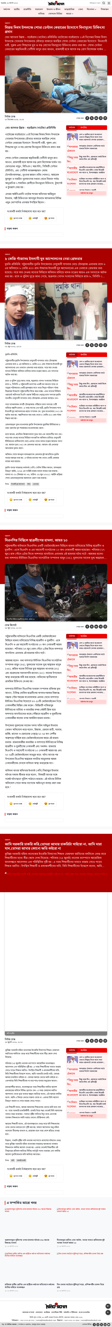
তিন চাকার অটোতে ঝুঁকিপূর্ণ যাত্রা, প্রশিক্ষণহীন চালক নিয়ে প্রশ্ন (80, 1286)
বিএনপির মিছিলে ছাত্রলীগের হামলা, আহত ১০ (36, 540)
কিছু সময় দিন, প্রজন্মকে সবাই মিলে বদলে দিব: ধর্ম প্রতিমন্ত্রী (92, 158)
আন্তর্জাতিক (69, 9)
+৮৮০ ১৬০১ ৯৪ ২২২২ (27, 1320)
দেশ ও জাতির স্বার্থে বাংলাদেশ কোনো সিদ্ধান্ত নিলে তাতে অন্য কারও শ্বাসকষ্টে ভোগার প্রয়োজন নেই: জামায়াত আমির (91, 137)
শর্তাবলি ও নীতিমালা (70, 1312)
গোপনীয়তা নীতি (56, 1312)
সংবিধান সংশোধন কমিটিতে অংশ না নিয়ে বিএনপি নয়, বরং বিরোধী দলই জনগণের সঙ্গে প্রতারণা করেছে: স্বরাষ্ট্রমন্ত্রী (92, 181)
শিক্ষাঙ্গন (105, 9)
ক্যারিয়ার (47, 1312)
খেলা (80, 9)
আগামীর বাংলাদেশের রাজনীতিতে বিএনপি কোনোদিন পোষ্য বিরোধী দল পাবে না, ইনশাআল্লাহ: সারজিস (92, 170)
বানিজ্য (41, 14)
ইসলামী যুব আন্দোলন (18, 484)
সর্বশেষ (7, 9)
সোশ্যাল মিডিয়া (55, 14)
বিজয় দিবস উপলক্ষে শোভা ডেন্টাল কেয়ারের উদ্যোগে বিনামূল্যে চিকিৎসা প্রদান (55, 30)
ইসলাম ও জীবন (53, 9)
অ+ (108, 1306)
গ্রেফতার (35, 484)
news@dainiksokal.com (46, 1320)
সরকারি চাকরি (21, 1160)
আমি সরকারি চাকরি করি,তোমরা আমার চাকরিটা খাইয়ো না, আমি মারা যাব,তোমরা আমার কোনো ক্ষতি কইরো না (53, 846)
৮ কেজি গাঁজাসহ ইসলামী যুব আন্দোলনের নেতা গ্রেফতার (43, 259)
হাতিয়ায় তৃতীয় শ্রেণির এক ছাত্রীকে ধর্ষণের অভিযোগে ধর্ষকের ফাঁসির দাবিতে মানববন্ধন (29, 1286)
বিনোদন (90, 9)
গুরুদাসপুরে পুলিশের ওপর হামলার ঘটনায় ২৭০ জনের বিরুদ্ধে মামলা (27, 1241)
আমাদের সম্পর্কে (28, 1312)
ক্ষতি (12, 1160)
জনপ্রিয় (84, 127)
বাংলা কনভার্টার (84, 1312)
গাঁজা (28, 484)
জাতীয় (17, 9)
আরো (68, 14)
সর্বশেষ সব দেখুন (86, 193)
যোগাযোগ (39, 1312)
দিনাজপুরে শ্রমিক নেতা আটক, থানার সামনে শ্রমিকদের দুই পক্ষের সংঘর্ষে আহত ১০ (81, 1241)
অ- (108, 1312)
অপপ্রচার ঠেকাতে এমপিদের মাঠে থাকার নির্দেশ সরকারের (92, 147)
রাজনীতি (27, 9)
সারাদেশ (39, 9)
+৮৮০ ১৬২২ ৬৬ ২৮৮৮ (71, 1320)
